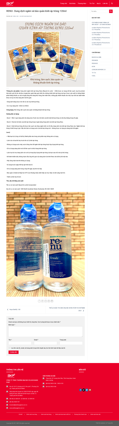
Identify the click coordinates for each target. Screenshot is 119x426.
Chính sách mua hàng (31, 414)
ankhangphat (28, 16)
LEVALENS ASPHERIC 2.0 (98, 69)
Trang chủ (63, 3)
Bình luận (12, 325)
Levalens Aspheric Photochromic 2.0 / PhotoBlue (101, 33)
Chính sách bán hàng (46, 414)
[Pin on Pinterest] (48, 301)
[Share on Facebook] (39, 301)
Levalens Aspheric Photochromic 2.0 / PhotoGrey (101, 38)
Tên (10, 340)
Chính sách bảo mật (95, 414)
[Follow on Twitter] (86, 389)
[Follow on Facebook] (80, 389)
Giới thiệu (72, 3)
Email (36, 340)
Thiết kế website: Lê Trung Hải (104, 423)
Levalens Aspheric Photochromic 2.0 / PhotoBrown (101, 43)
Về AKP (21, 414)
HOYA (93, 66)
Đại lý (99, 3)
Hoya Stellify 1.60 (14, 309)
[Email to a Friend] (45, 301)
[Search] (112, 3)
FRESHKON (95, 60)
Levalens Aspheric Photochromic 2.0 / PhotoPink (101, 28)
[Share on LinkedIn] (52, 301)
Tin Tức (92, 3)
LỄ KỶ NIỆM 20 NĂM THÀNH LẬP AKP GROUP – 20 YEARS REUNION (101, 23)
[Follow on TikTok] (83, 389)
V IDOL (93, 75)
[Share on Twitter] (42, 301)
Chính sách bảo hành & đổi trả (62, 414)
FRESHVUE (95, 63)
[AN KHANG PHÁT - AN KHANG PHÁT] (22, 3)
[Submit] (111, 11)
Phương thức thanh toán (80, 414)
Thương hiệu (82, 3)
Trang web (63, 340)
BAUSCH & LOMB (96, 57)
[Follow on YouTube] (90, 389)
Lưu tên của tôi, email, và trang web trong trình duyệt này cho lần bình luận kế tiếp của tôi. (38, 348)
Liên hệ (105, 3)
